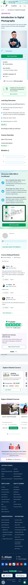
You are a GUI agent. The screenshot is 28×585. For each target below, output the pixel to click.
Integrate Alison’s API (19, 532)
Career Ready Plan (5, 524)
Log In (24, 6)
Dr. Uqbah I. (9, 284)
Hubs (15, 501)
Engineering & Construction (6, 471)
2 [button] (16, 352)
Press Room (3, 506)
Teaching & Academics (18, 478)
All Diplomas (16, 492)
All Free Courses (17, 494)
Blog (2, 504)
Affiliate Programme (19, 522)
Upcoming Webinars (19, 546)
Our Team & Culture (5, 492)
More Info (5, 428)
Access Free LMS (18, 520)
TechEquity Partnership (19, 539)
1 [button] (12, 352)
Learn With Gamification (19, 534)
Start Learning (13, 428)
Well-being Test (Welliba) (7, 532)
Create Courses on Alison (20, 527)
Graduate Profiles (17, 499)
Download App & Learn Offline (20, 529)
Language (15, 469)
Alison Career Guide (5, 522)
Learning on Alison (5, 501)
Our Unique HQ (4, 494)
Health (2, 476)
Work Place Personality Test (7, 535)
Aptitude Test (5, 529)
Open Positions (4, 496)
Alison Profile (17, 524)
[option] (13, 341)
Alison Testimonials (17, 496)
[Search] (2, 5)
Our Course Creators (5, 499)
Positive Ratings (8, 64)
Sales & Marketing (17, 476)
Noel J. (8, 266)
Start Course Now (12, 56)
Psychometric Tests (5, 527)
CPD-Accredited (18, 81)
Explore (1, 6)
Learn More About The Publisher (11, 247)
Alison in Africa (4, 509)
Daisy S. (8, 297)
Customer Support (22, 559)
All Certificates (16, 489)
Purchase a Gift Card (18, 506)
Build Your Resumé (5, 520)
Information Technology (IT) (6, 478)
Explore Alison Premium (13, 346)
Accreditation (16, 487)
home (2, 10)
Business (3, 469)
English (2, 473)
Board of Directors (5, 489)
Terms (11, 579)
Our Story (3, 487)
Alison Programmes (5, 511)
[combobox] (7, 261)
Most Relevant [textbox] (5, 261)
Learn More (8, 390)
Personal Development (17, 473)
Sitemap (25, 579)
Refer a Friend (17, 537)
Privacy (8, 579)
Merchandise (17, 548)
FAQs (19, 556)
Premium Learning (17, 504)
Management (16, 471)
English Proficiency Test (7, 538)
